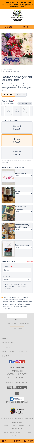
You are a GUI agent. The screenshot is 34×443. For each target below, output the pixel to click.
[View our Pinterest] (20, 363)
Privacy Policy (8, 432)
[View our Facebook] (10, 363)
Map (17, 441)
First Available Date (25, 103)
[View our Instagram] (17, 363)
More (4, 90)
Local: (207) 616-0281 (17, 377)
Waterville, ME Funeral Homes (12, 419)
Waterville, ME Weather (13, 425)
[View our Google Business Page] (13, 363)
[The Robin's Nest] (17, 22)
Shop (9, 26)
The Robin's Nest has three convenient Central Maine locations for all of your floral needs (17, 4)
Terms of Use (17, 435)
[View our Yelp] (23, 363)
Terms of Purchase (22, 432)
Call (6, 441)
